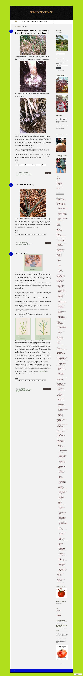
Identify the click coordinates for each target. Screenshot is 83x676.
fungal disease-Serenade (61, 363)
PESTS (58, 382)
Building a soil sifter (61, 290)
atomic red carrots (61, 478)
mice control (60, 368)
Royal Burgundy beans (63, 450)
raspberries (59, 267)
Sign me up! (58, 67)
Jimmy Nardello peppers (62, 532)
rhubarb (59, 269)
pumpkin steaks (60, 410)
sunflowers (59, 256)
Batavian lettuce (61, 507)
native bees (58, 355)
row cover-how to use (61, 307)
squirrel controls (60, 374)
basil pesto (59, 343)
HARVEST (58, 341)
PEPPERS (59, 528)
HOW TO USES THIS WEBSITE (62, 349)
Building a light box (61, 287)
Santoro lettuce (61, 514)
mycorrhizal (60, 364)
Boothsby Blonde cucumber (63, 488)
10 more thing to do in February (63, 205)
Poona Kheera (61, 493)
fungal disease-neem (61, 359)
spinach (60, 516)
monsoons (59, 575)
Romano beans (62, 449)
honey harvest (59, 348)
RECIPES (58, 396)
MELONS (59, 519)
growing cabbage (60, 295)
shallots (26, 242)
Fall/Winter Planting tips (61, 291)
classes (49, 22)
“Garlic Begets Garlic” (43, 371)
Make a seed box (60, 303)
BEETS (59, 467)
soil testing (59, 310)
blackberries (60, 262)
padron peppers (61, 534)
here (33, 145)
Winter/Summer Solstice (61, 576)
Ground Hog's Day (59, 339)
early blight (59, 434)
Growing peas (60, 297)
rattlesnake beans (62, 461)
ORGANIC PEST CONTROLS (61, 365)
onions (59, 525)
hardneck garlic (18, 390)
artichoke (58, 219)
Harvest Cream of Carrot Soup (62, 409)
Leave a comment (47, 388)
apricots (59, 261)
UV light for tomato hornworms (62, 377)
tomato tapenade (60, 416)
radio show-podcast (38, 22)
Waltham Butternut (62, 570)
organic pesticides (60, 370)
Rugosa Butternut (61, 566)
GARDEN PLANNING (60, 276)
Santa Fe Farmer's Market (61, 241)
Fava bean (60, 457)
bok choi (59, 473)
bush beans (60, 447)
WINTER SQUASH (61, 564)
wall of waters (60, 282)
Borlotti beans (61, 446)
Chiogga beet (61, 468)
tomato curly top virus (60, 431)
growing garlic (25, 173)
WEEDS (58, 578)
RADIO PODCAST (59, 395)
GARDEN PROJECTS (60, 277)
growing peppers (60, 298)
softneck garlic (26, 174)
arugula (60, 506)
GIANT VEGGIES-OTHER (61, 326)
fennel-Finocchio (61, 499)
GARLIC (20, 172)
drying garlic (21, 173)
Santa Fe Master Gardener (62, 243)
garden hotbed (60, 292)
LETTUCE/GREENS (61, 504)
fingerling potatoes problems (63, 540)
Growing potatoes (60, 300)
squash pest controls (61, 373)
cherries (59, 264)
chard (60, 508)
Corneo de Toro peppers (62, 529)
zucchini (59, 418)
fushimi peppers (61, 530)
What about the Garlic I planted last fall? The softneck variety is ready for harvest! (32, 31)
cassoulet (59, 403)
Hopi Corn (60, 486)
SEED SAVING (59, 421)
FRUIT (58, 259)
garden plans (20, 22)
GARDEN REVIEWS (60, 279)
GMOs (58, 334)
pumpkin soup (61, 413)
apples (59, 260)
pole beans (60, 460)
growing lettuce (60, 296)
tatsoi (59, 558)
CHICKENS (58, 233)
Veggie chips (60, 394)
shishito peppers (61, 538)
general (23, 172)
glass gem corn (61, 484)
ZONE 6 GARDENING (60, 583)
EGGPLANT (60, 494)
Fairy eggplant (61, 496)
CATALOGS (58, 228)
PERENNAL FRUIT (60, 379)
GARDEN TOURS (59, 284)
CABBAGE (58, 225)
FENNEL (59, 498)
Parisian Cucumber (62, 492)
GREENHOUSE (59, 337)
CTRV (58, 246)
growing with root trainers (62, 301)
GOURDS (59, 502)
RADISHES (59, 544)
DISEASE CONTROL (60, 249)
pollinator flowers (59, 384)
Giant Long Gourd (60, 329)
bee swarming (59, 221)
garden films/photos (43, 21)
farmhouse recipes (34, 21)
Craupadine (61, 470)
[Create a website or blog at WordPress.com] (14, 670)
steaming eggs (60, 414)
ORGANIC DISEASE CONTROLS (62, 357)
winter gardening (60, 338)
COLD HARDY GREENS (60, 236)
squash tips (59, 312)
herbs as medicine (60, 344)
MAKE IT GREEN (59, 352)
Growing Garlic (21, 253)
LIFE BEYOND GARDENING (61, 351)
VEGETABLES (27, 172)
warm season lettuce (62, 518)
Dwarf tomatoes (61, 561)
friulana (60, 551)
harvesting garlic (20, 174)
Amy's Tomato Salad (61, 398)
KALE (60, 509)
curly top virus (59, 248)
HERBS (58, 342)
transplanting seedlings (61, 319)
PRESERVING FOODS (60, 385)
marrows (59, 332)
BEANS (59, 445)
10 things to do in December (62, 212)
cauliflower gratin (60, 404)
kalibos (59, 226)
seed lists (44, 22)
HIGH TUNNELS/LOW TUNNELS (62, 346)
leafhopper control (61, 367)
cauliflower (58, 229)
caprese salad (60, 401)
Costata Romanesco (62, 550)
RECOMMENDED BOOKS (61, 419)
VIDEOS (58, 571)
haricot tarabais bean (62, 458)
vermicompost (60, 245)
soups (59, 411)
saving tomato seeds (61, 308)
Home (19, 21)
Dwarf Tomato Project (62, 560)
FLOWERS (58, 255)
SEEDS (58, 422)
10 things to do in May (61, 217)
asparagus (59, 444)
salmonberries (60, 270)
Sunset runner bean (62, 466)
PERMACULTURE (60, 380)
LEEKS (59, 503)
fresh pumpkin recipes (61, 406)
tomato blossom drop (62, 563)
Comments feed (59, 614)
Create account (59, 610)
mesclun (60, 511)
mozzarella (59, 231)
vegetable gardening (26, 244)
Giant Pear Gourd (60, 331)
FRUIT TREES (59, 272)
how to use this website (28, 22)
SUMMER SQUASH (61, 547)
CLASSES (58, 234)
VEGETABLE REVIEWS (60, 441)
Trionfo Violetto (62, 462)
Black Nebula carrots (62, 480)
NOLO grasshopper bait (61, 369)
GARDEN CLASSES (60, 274)
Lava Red (60, 533)
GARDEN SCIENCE (60, 280)
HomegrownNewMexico (61, 240)
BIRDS (58, 224)
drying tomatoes (60, 388)
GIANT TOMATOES (60, 324)
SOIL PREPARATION (60, 426)
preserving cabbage (61, 390)
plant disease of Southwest (61, 383)
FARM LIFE (58, 254)
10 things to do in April (61, 210)
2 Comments (48, 243)
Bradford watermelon (62, 520)
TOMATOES (60, 559)
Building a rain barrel (61, 288)
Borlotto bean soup (61, 400)
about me (23, 21)
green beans (59, 408)
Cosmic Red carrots (62, 482)
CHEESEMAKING (59, 230)
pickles (59, 389)
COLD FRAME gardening (61, 235)
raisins (59, 391)
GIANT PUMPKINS (60, 323)
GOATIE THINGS (59, 336)
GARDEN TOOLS (59, 281)
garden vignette (60, 573)
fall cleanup (59, 252)
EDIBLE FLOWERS (60, 250)
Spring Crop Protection (61, 311)
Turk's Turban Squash (62, 569)
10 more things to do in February (63, 208)
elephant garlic (21, 389)
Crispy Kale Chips (60, 405)
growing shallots (26, 243)
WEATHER (58, 574)
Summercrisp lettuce (62, 517)
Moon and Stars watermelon (63, 523)
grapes (59, 265)
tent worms (59, 375)
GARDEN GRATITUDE (60, 275)
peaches (59, 266)
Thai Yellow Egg (61, 497)
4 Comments (48, 173)
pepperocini (61, 535)
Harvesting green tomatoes (62, 302)
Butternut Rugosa (61, 565)
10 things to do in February (62, 213)
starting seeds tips (60, 316)
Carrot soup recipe (62, 481)
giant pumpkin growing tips (62, 293)
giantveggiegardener (41, 12)
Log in (58, 611)
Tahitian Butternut (62, 568)
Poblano (60, 537)
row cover (59, 372)
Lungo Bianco (61, 553)
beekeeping (58, 223)
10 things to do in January (62, 214)
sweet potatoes (61, 543)
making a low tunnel (61, 305)
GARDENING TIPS (60, 285)
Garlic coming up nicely (24, 184)
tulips (59, 257)
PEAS (59, 527)
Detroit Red (61, 472)
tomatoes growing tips (61, 318)
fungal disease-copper (61, 358)
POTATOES (59, 539)
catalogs (28, 21)
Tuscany (58, 436)
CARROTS (59, 477)
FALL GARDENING (60, 251)
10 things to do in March (61, 215)
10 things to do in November (62, 218)
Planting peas (60, 306)
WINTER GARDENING (60, 579)
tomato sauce (60, 393)
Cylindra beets (61, 471)
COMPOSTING (59, 244)
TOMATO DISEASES (60, 432)
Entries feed (58, 612)
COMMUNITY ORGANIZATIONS (62, 238)
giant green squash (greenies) (62, 327)
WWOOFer (58, 581)
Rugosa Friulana (61, 554)
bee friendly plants (59, 220)
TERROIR (59, 322)
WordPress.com (59, 615)
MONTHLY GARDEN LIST (61, 353)
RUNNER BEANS (59, 420)
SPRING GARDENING (60, 427)
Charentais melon (61, 522)
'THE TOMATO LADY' (60, 199)
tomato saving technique (61, 317)
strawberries (59, 271)
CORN (59, 483)
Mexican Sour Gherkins (62, 491)
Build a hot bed (60, 286)
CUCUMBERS (60, 487)
